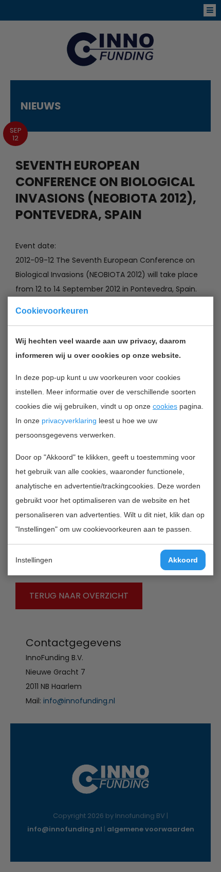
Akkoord (183, 560)
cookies (165, 406)
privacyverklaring (69, 420)
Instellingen (33, 560)
